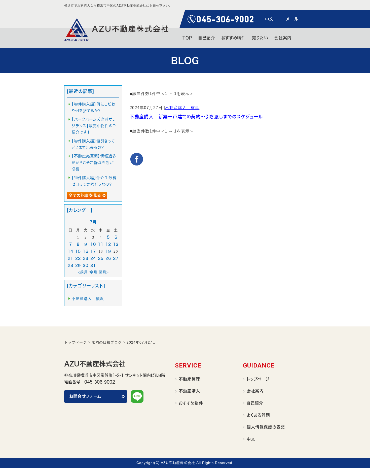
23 (85, 258)
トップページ (258, 379)
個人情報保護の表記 (266, 427)
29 (78, 265)
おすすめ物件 (233, 38)
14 (70, 251)
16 (85, 251)
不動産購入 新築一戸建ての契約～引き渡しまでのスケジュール (196, 116)
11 (100, 244)
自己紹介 (206, 38)
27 (116, 258)
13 (116, 244)
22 (78, 258)
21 (70, 258)
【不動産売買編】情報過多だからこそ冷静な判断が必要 (94, 162)
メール (292, 19)
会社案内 (282, 38)
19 (108, 251)
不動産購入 (189, 391)
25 (100, 258)
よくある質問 (258, 415)
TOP (187, 38)
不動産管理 (189, 379)
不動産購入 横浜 (182, 108)
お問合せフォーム (85, 396)
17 (93, 251)
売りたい (260, 38)
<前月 (83, 272)
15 (78, 251)
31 (93, 265)
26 (108, 258)
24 (93, 258)
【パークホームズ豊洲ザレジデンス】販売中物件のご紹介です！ (94, 125)
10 (93, 244)
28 (70, 265)
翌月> (104, 272)
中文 (269, 19)
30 (85, 265)
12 (108, 244)
